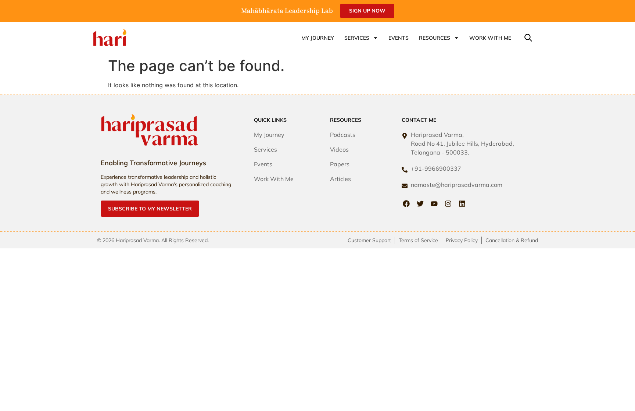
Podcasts (342, 134)
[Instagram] (448, 203)
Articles (340, 179)
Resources (434, 38)
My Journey (317, 38)
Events (398, 38)
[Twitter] (420, 203)
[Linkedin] (462, 203)
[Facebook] (406, 203)
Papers (339, 164)
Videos (339, 149)
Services (356, 38)
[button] (528, 38)
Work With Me (490, 38)
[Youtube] (434, 203)
